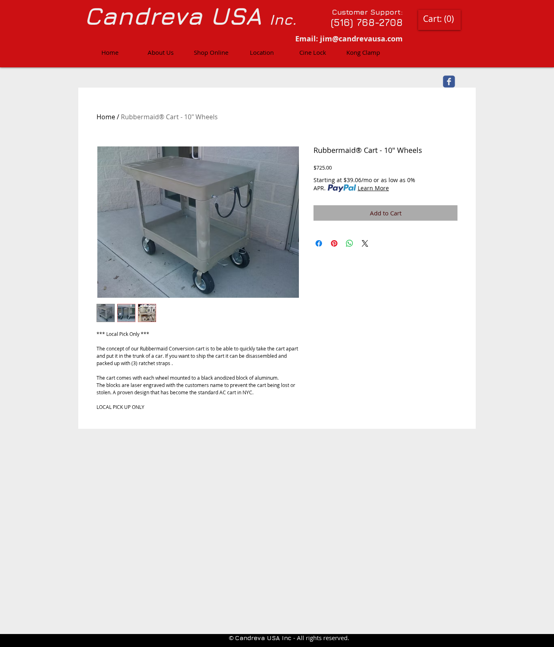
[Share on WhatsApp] (349, 243)
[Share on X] (365, 243)
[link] (439, 19)
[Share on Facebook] (319, 243)
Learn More (373, 188)
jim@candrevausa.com (361, 39)
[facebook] (449, 81)
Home (106, 116)
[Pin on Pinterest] (334, 243)
